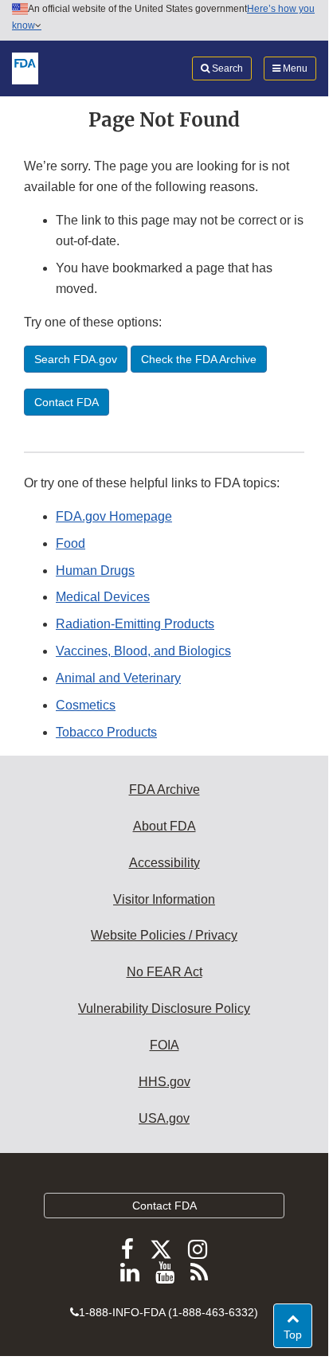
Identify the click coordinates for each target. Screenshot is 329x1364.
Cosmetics (86, 705)
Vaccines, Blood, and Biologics (143, 651)
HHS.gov (164, 1081)
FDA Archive (164, 789)
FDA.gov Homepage (114, 516)
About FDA (164, 826)
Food (70, 543)
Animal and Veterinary (118, 678)
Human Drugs (95, 570)
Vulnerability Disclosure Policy (164, 1008)
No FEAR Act (164, 972)
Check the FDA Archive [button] (199, 359)
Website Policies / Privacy (164, 935)
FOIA (164, 1045)
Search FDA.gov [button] (75, 359)
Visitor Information (164, 899)
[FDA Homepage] (25, 67)
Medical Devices (103, 597)
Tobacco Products (106, 732)
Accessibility (164, 863)
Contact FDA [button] (66, 402)
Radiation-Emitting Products (135, 624)
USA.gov (164, 1118)
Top (297, 1334)
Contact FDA (164, 1205)
